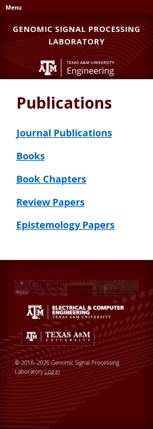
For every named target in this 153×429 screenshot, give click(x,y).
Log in (52, 371)
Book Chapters (51, 178)
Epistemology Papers (65, 224)
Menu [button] (14, 7)
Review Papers (50, 201)
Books (30, 155)
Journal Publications (64, 132)
